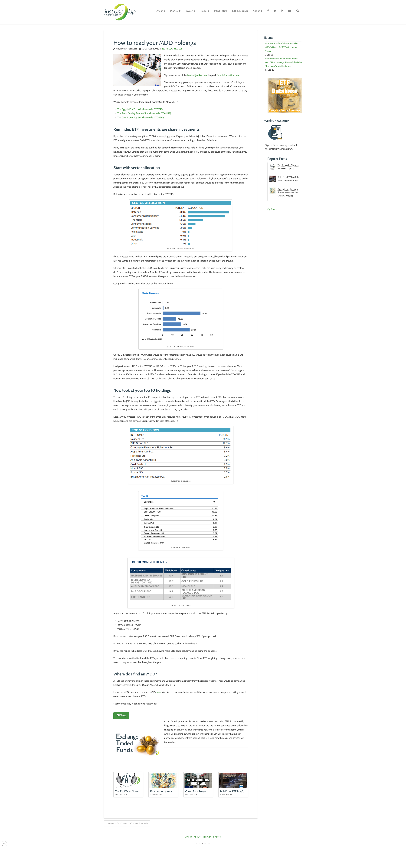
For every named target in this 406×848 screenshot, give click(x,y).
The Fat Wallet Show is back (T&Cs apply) (288, 167)
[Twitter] (275, 12)
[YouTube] (289, 12)
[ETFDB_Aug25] (285, 95)
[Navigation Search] (297, 12)
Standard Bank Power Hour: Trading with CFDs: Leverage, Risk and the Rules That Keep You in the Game (283, 62)
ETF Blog (168, 48)
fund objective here (197, 75)
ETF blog (121, 715)
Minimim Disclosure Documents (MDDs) (127, 823)
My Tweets (272, 209)
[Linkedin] (282, 12)
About (197, 837)
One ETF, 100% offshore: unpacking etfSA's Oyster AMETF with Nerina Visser (282, 47)
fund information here (228, 75)
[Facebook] (268, 12)
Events (217, 837)
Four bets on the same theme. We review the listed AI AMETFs (288, 192)
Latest (178, 48)
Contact (207, 837)
